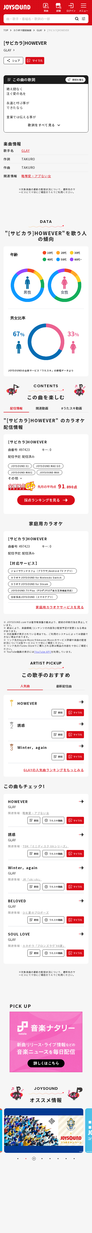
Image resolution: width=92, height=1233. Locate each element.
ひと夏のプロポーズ (36, 912)
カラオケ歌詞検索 (22, 30)
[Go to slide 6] (58, 1158)
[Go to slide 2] (25, 1158)
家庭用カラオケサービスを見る (60, 607)
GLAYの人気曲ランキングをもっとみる (53, 770)
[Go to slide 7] (66, 1158)
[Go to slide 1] (17, 1158)
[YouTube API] (42, 651)
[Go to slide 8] (74, 1158)
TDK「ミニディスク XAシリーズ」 (46, 846)
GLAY (39, 30)
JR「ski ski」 (32, 879)
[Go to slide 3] (33, 1158)
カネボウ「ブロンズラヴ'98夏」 (44, 946)
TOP (6, 30)
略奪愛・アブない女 (36, 176)
